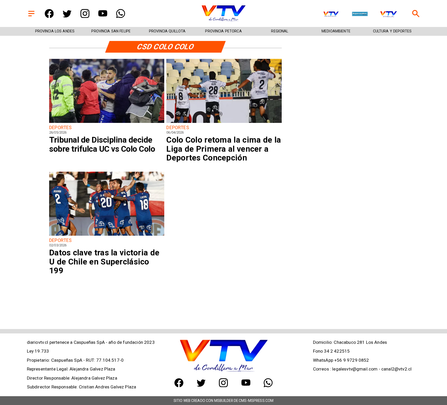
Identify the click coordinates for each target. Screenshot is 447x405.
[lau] (106, 235)
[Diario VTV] (31, 16)
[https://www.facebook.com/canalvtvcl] (49, 16)
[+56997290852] (120, 16)
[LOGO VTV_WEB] (223, 20)
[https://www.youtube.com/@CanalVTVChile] (102, 16)
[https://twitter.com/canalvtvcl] (67, 16)
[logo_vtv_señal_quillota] (331, 14)
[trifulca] (106, 122)
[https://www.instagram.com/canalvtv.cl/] (85, 16)
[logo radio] (360, 14)
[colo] (223, 122)
